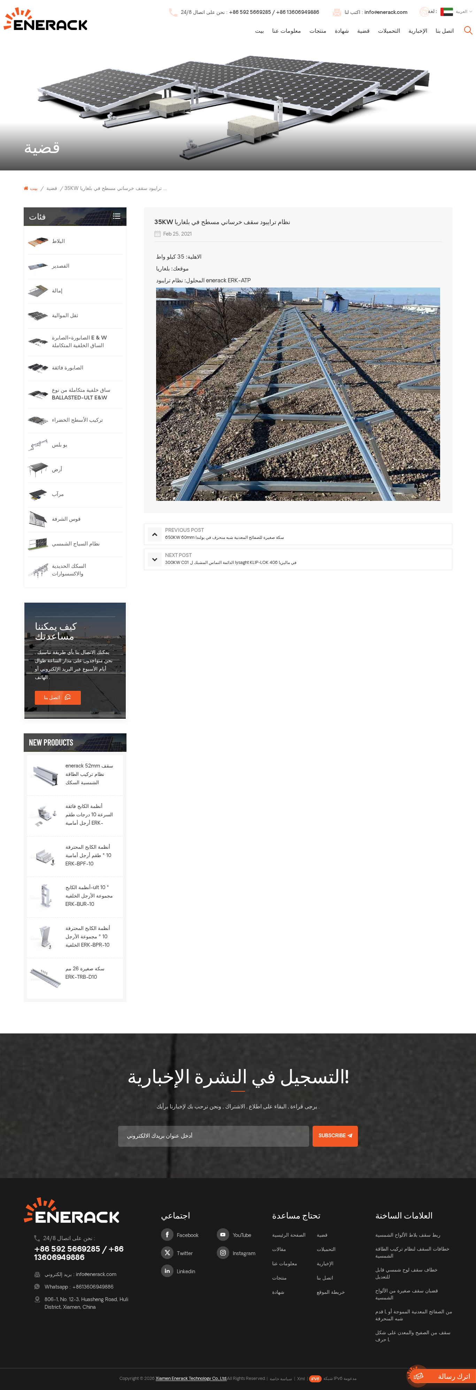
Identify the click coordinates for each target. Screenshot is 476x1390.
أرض (57, 470)
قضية (363, 31)
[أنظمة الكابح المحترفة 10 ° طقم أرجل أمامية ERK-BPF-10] (45, 856)
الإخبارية (417, 31)
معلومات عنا (286, 31)
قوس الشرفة (66, 519)
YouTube (242, 1235)
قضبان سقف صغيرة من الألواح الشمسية (406, 1295)
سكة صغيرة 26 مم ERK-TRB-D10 (85, 973)
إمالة (57, 291)
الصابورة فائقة (67, 368)
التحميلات (389, 31)
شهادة (342, 31)
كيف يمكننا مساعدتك (56, 631)
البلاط (58, 241)
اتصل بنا (445, 31)
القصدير (60, 266)
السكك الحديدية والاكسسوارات (69, 570)
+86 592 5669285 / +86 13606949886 (274, 12)
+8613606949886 (93, 1287)
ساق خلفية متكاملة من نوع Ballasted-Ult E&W (81, 394)
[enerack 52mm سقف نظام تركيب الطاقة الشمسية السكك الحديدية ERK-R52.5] (45, 775)
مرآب (58, 494)
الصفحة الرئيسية (289, 1235)
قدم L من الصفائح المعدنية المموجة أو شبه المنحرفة (413, 1315)
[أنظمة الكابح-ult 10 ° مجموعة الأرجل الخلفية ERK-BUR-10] (45, 897)
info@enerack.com (385, 12)
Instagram (244, 1254)
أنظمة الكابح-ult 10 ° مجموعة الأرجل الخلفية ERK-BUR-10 (89, 896)
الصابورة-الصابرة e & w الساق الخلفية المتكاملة (79, 342)
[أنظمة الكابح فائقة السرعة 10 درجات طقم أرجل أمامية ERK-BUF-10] (45, 815)
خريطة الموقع (331, 1292)
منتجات (318, 31)
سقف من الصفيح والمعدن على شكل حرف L (413, 1336)
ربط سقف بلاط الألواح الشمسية (407, 1235)
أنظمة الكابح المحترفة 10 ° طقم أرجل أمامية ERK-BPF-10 (88, 856)
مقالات (279, 1249)
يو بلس (59, 445)
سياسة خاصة (281, 1379)
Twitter (185, 1254)
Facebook (188, 1235)
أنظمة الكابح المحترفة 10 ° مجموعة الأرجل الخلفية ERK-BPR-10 (88, 937)
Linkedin (186, 1272)
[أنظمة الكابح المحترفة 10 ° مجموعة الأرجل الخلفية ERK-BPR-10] (45, 937)
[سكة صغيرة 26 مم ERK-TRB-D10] (45, 978)
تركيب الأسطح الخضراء (77, 420)
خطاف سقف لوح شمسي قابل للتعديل (406, 1274)
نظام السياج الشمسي (76, 544)
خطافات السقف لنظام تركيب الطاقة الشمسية (412, 1253)
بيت (259, 31)
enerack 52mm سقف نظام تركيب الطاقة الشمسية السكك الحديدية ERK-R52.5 (89, 775)
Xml (301, 1379)
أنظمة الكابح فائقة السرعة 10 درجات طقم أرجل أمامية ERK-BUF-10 (89, 816)
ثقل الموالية (65, 316)
